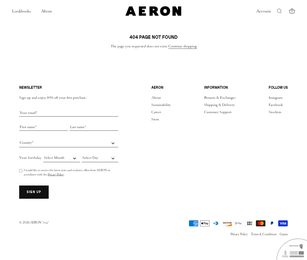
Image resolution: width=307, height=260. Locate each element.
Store (155, 119)
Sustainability (161, 104)
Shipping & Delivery (219, 104)
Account (263, 11)
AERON (36, 222)
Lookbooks (21, 11)
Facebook (276, 104)
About (46, 11)
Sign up (34, 192)
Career (156, 112)
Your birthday (30, 157)
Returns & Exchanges (220, 97)
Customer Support (217, 112)
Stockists (275, 112)
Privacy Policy (56, 174)
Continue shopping (182, 46)
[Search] (279, 11)
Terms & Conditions (264, 234)
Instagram (276, 97)
